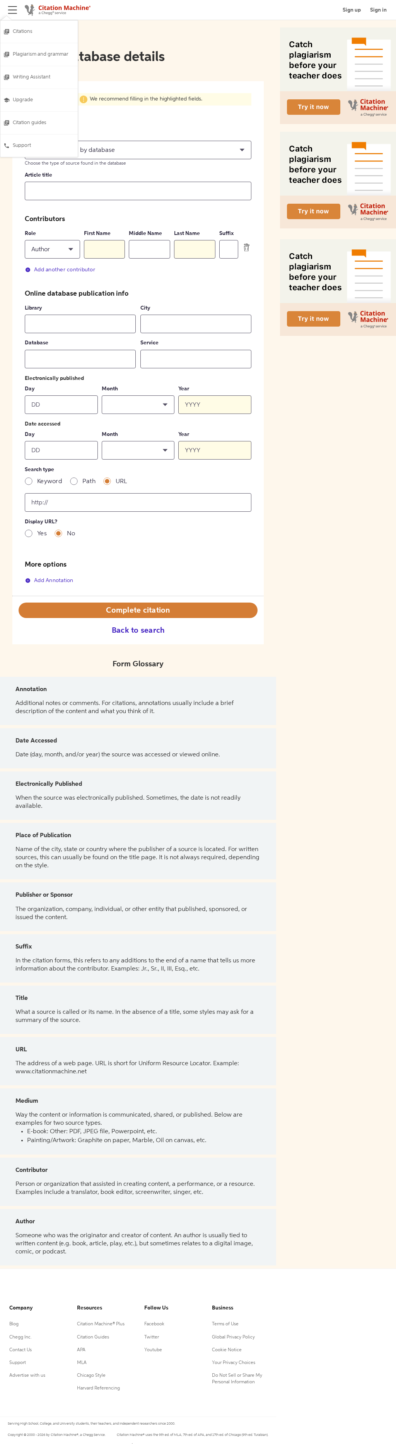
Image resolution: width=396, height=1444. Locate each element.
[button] (138, 150)
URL (121, 481)
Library (33, 308)
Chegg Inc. (20, 1337)
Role (30, 233)
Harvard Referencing (98, 1388)
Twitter (151, 1337)
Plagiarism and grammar (40, 54)
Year (183, 389)
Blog (14, 1324)
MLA (82, 1363)
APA (81, 1350)
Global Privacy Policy (233, 1337)
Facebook (154, 1324)
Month (110, 389)
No (71, 534)
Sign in (378, 10)
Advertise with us (27, 1375)
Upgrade (23, 99)
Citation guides (29, 122)
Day (30, 389)
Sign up (352, 10)
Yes (42, 534)
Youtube (153, 1350)
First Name (97, 233)
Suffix (226, 233)
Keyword (49, 481)
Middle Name (145, 233)
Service (149, 343)
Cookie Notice (227, 1350)
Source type (39, 134)
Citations (22, 31)
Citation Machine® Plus (101, 1324)
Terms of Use (225, 1324)
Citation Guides (93, 1337)
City (145, 308)
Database (36, 343)
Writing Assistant (31, 77)
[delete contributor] (246, 247)
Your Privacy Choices (233, 1363)
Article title (38, 175)
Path (89, 481)
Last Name (187, 233)
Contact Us (20, 1350)
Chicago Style (91, 1375)
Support (22, 145)
